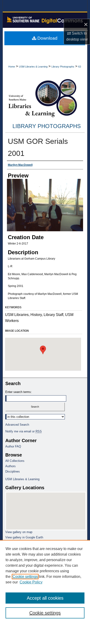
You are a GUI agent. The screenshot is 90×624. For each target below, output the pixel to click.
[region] (45, 582)
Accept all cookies (45, 598)
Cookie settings (25, 577)
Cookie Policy (31, 582)
